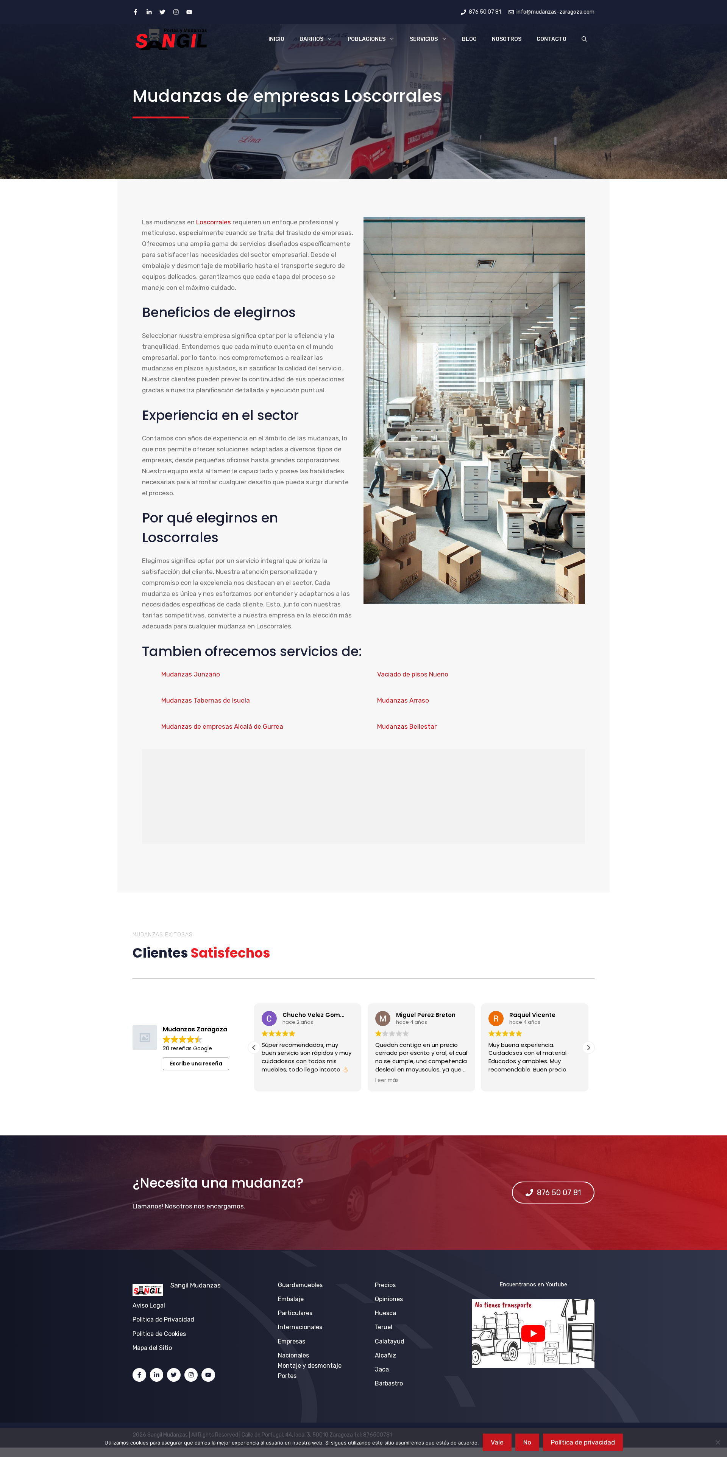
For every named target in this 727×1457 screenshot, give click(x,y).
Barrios (311, 39)
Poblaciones (366, 39)
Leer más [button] (273, 1080)
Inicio (276, 39)
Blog (469, 39)
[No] (717, 1442)
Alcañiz (385, 1355)
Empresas (291, 1341)
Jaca (382, 1369)
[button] (584, 39)
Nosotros (506, 39)
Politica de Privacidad (163, 1319)
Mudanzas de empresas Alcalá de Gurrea (222, 726)
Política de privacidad (583, 1442)
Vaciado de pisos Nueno (412, 674)
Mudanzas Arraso (403, 700)
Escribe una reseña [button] (196, 1063)
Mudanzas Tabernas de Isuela (205, 700)
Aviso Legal (149, 1305)
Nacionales (293, 1355)
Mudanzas (205, 1285)
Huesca (385, 1313)
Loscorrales (213, 222)
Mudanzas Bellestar (407, 726)
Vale (497, 1442)
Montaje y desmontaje (310, 1365)
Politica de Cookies (159, 1333)
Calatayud (389, 1341)
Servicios (424, 39)
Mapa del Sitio (152, 1347)
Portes (287, 1375)
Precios (385, 1285)
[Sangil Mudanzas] (172, 39)
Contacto (551, 39)
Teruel (383, 1327)
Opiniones (389, 1299)
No (527, 1442)
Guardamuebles (300, 1285)
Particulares (295, 1313)
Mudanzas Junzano (190, 674)
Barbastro (389, 1383)
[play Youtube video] (533, 1333)
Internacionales (300, 1327)
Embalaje (291, 1299)
